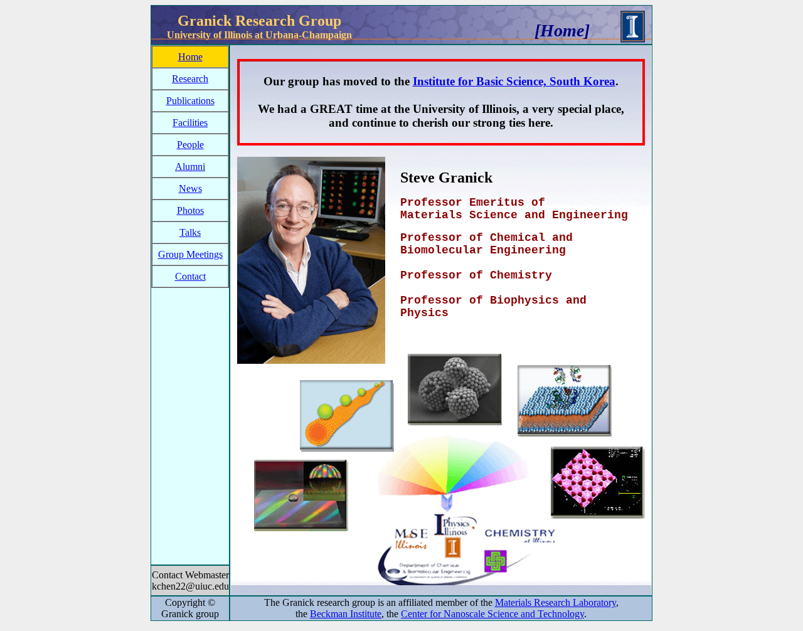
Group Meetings (190, 254)
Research (190, 78)
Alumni (190, 166)
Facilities (190, 122)
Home (190, 56)
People (190, 144)
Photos (190, 210)
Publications (190, 100)
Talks (190, 232)
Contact (190, 276)
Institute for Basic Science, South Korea (514, 81)
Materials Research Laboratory (555, 602)
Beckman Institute (345, 613)
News (190, 188)
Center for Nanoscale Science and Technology (492, 613)
